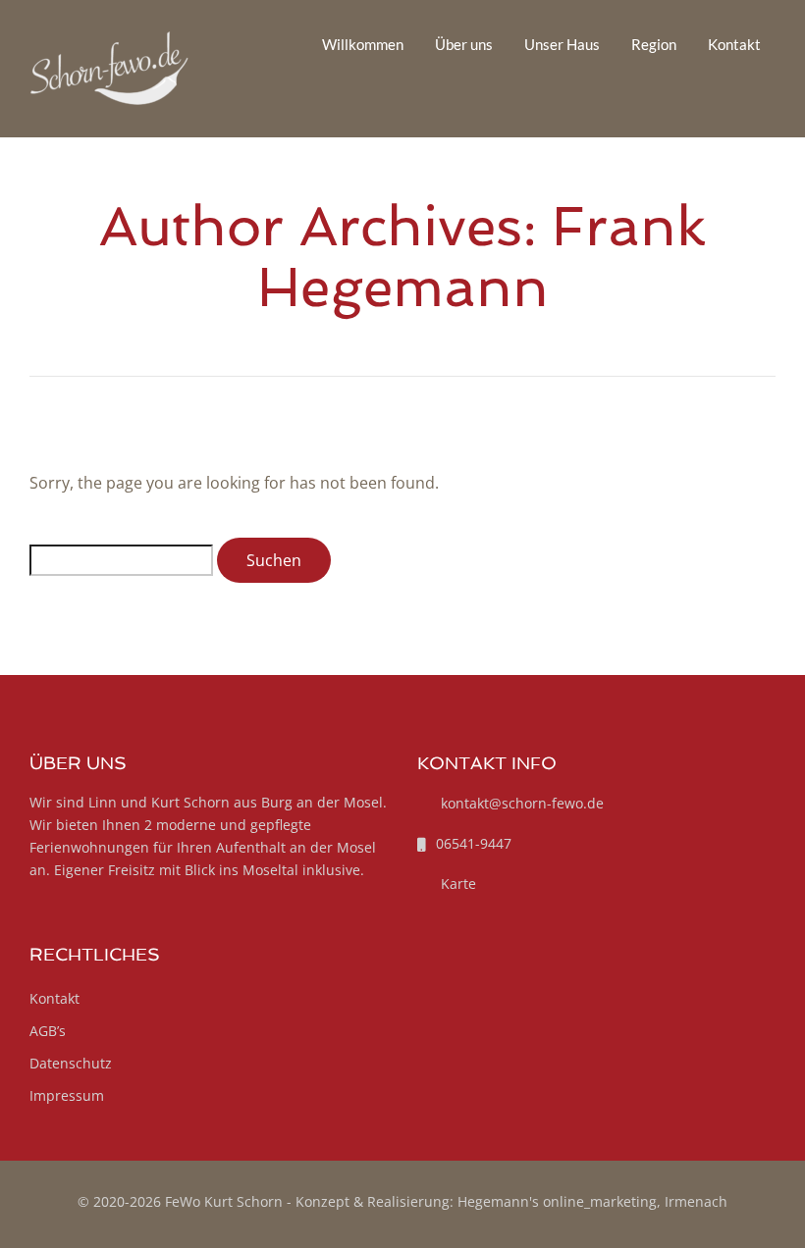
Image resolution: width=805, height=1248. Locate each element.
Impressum (66, 1095)
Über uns (464, 44)
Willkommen (362, 44)
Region (653, 44)
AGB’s (47, 1030)
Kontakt (734, 44)
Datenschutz (70, 1063)
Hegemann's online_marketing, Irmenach (592, 1201)
